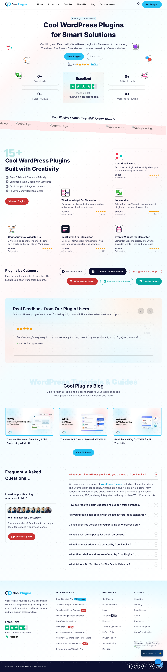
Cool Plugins (25, 666)
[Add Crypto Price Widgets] (25, 61)
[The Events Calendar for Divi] (134, 47)
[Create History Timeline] (9, 48)
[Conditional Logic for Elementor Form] (143, 75)
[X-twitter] (137, 666)
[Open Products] (58, 4)
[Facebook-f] (130, 666)
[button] (141, 311)
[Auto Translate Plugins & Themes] (18, 76)
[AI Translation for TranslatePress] (148, 59)
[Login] (138, 4)
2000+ (94, 64)
